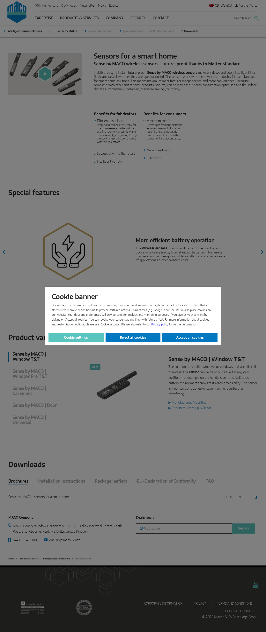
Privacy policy (159, 324)
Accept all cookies (190, 337)
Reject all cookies (133, 337)
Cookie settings (76, 337)
